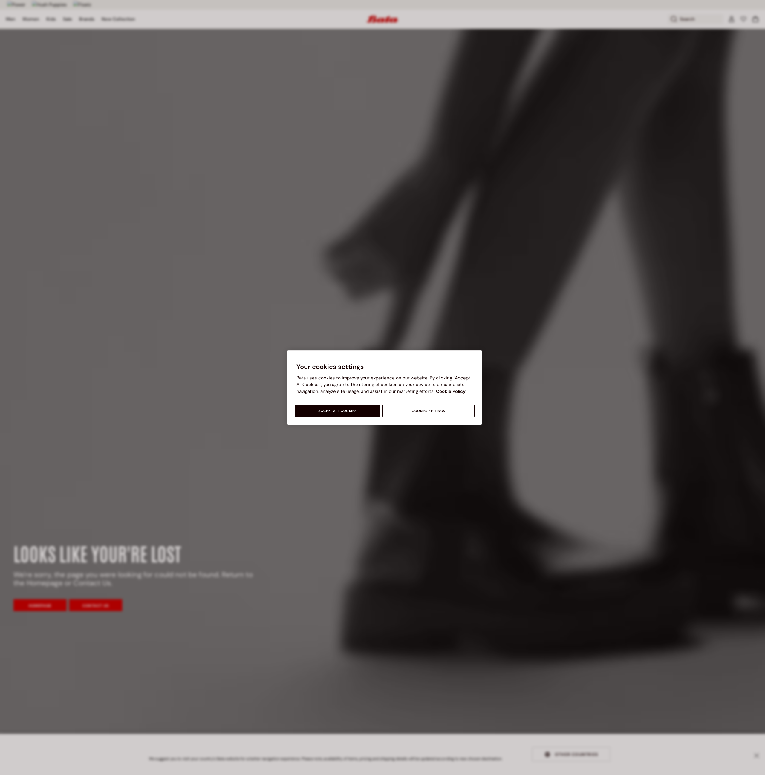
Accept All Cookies (337, 411)
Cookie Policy (451, 391)
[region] (384, 387)
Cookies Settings (428, 411)
